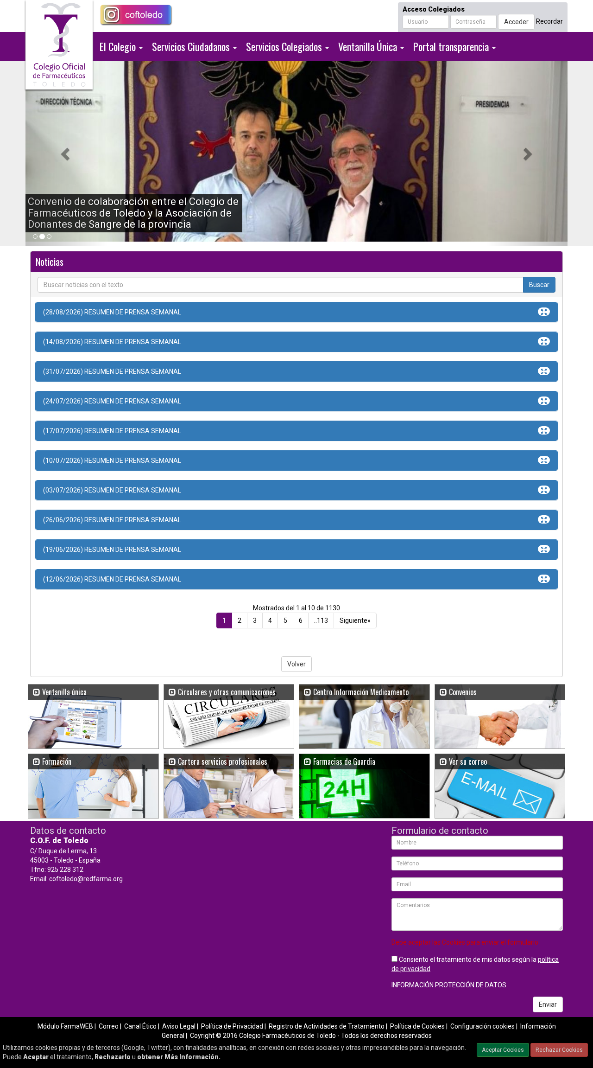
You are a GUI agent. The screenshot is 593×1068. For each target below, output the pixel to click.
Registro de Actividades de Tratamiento (327, 1026)
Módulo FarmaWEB (65, 1026)
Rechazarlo (113, 1057)
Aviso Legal (179, 1026)
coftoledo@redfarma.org (86, 879)
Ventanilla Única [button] (368, 46)
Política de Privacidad (232, 1026)
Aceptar (36, 1057)
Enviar (548, 1004)
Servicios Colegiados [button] (285, 46)
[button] (66, 153)
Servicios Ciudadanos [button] (192, 46)
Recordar (549, 21)
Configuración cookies (482, 1026)
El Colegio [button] (119, 46)
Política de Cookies (417, 1026)
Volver (296, 664)
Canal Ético (140, 1026)
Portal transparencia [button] (452, 46)
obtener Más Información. (179, 1057)
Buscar (539, 284)
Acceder (516, 22)
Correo (109, 1026)
